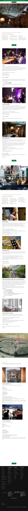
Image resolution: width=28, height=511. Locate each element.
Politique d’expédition (16, 507)
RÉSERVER (3, 85)
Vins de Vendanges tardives (4, 477)
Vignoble (15, 470)
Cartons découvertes (3, 487)
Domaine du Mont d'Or (10, 506)
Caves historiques (16, 473)
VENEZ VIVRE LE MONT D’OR (14, 17)
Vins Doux (3, 475)
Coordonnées (9, 480)
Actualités (21, 469)
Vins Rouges (3, 473)
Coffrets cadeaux (4, 484)
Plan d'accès (9, 481)
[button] (1, 2)
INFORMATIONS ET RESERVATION (6, 234)
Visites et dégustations (9, 472)
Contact (21, 472)
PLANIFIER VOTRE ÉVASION (14, 348)
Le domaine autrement (9, 477)
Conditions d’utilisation (10, 507)
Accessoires (3, 488)
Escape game (9, 478)
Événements (22, 470)
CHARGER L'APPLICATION (5, 263)
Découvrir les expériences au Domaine (7, 402)
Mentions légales (24, 507)
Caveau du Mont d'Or (10, 474)
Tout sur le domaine (16, 469)
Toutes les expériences (9, 469)
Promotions (3, 483)
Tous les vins (3, 469)
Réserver (14, 463)
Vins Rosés (3, 472)
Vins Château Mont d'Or (4, 479)
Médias (21, 478)
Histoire (15, 475)
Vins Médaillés (3, 481)
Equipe (15, 478)
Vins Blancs (3, 470)
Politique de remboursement (17, 506)
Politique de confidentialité (23, 506)
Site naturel (15, 472)
